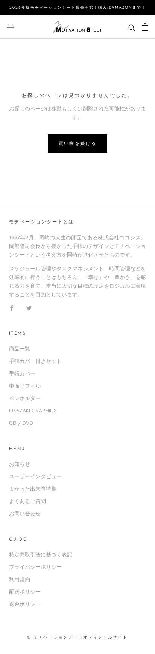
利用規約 (19, 579)
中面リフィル (25, 386)
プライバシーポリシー (35, 567)
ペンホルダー (25, 398)
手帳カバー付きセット (35, 361)
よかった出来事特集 (32, 488)
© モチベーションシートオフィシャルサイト (77, 637)
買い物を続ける (78, 143)
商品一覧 (19, 348)
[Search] (131, 27)
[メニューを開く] (10, 27)
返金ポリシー (25, 604)
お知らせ (19, 464)
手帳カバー (22, 373)
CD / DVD (21, 423)
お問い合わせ (25, 513)
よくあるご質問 (27, 501)
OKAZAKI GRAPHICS (33, 410)
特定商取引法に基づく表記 (40, 554)
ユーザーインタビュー (35, 476)
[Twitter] (29, 307)
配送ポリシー (25, 591)
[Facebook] (11, 307)
